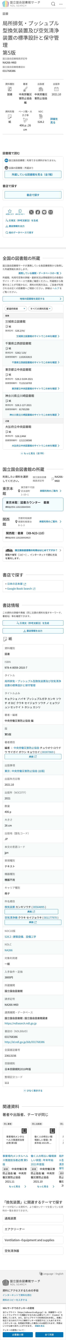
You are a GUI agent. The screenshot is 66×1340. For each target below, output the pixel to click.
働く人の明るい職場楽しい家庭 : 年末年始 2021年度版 (43, 1160)
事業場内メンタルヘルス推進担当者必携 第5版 (15, 1160)
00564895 (39, 907)
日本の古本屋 (15, 584)
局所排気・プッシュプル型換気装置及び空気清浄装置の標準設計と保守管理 (33, 683)
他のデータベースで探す (21, 232)
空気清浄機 (11, 917)
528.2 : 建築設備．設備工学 (20, 936)
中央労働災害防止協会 (26, 748)
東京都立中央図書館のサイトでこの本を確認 (34, 388)
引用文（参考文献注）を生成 (23, 220)
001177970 (50, 917)
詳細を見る (54, 120)
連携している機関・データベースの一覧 (38, 273)
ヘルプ (55, 288)
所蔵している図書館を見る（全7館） (33, 174)
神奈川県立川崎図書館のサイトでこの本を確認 (33, 414)
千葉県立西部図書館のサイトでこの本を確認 (34, 362)
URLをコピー (20, 214)
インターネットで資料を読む (17, 1295)
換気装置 (10, 907)
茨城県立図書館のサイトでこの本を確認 (36, 336)
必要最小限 (17, 1334)
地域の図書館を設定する (32, 298)
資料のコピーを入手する (15, 1299)
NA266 (8, 950)
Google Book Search (20, 588)
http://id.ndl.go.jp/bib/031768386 (25, 1042)
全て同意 (49, 1334)
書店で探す (33, 195)
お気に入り (10, 214)
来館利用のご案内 (49, 490)
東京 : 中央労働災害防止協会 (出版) (25, 771)
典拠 (31, 756)
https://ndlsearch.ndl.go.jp (21, 1023)
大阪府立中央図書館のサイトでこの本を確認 (34, 445)
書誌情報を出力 (17, 226)
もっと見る (14, 1186)
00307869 (48, 752)
